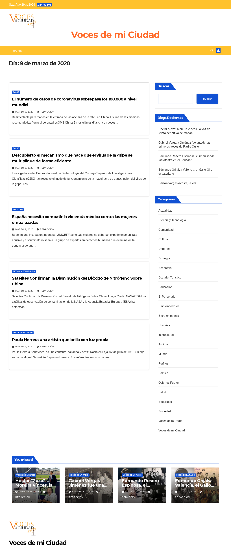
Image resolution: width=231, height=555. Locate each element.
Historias (164, 325)
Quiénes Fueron (169, 382)
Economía (165, 267)
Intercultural (166, 334)
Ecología (164, 258)
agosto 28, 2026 (29, 491)
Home (17, 50)
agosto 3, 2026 (135, 491)
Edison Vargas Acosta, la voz (177, 183)
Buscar (163, 86)
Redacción (47, 112)
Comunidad (166, 229)
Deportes (164, 248)
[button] (211, 50)
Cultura (163, 239)
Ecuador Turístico (169, 277)
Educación (165, 287)
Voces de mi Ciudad (115, 34)
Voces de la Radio (170, 420)
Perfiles (163, 363)
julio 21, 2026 (187, 491)
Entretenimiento (168, 315)
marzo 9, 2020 (24, 112)
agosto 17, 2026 (83, 491)
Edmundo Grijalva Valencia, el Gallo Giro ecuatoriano (194, 485)
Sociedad (18, 210)
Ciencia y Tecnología (24, 271)
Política (163, 373)
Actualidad (165, 210)
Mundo (162, 354)
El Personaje (166, 296)
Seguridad (165, 401)
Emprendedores (169, 306)
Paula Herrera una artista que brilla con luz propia (60, 339)
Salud (16, 92)
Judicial (163, 344)
